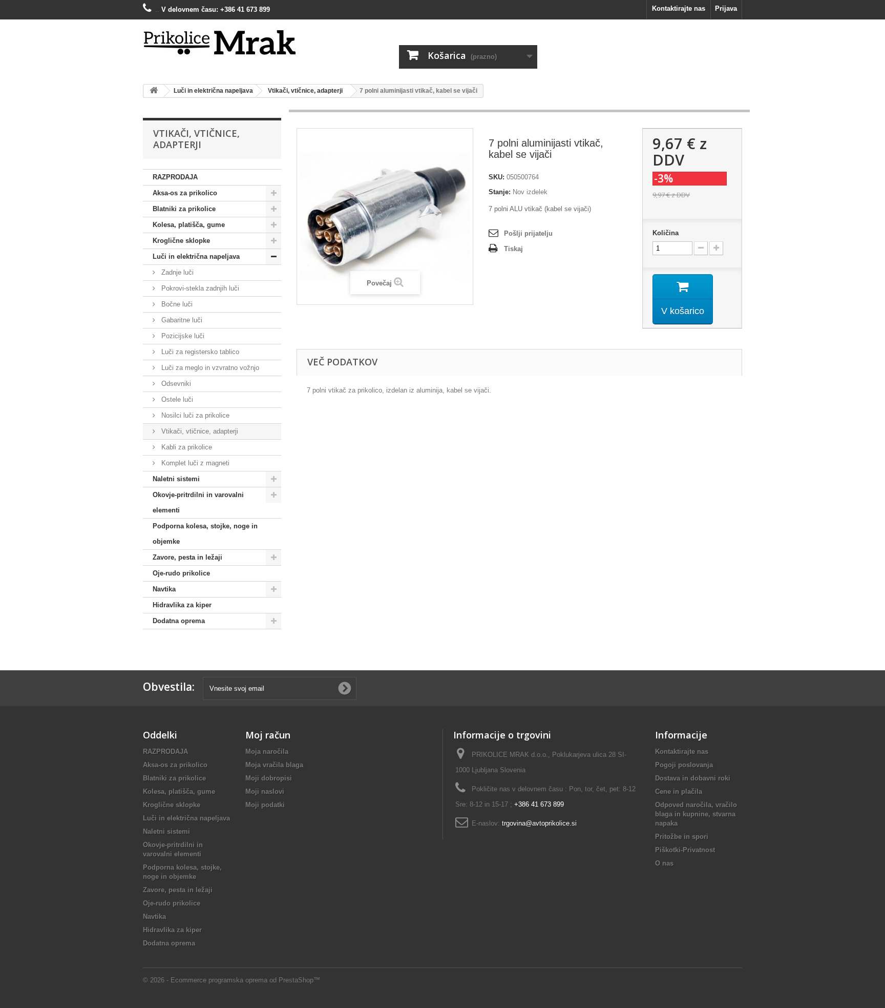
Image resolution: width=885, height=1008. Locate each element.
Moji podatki (265, 805)
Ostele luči (176, 399)
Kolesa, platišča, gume (189, 225)
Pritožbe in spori (681, 836)
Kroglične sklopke (181, 240)
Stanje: (500, 192)
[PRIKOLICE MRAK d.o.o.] (237, 43)
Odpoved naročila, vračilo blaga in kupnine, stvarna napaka (696, 814)
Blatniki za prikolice (184, 209)
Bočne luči (176, 304)
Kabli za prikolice (185, 447)
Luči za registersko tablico (199, 352)
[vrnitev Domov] (153, 91)
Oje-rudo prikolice (181, 573)
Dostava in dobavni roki (692, 778)
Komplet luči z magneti (194, 463)
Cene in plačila (678, 791)
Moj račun (267, 735)
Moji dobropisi (268, 778)
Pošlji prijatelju (528, 233)
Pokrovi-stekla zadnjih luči (199, 288)
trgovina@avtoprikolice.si (539, 823)
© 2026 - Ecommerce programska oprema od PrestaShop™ (231, 980)
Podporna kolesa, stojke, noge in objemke (205, 533)
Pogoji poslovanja (684, 765)
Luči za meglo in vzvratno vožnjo (209, 368)
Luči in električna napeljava (196, 256)
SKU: (496, 177)
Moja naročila (266, 751)
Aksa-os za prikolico (185, 193)
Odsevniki (175, 383)
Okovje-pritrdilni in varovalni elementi (198, 502)
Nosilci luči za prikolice (194, 415)
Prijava (726, 8)
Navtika (164, 589)
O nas (664, 863)
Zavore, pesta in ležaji (187, 557)
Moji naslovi (264, 791)
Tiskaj (513, 249)
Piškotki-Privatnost (685, 850)
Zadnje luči (176, 272)
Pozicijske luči (181, 336)
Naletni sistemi (176, 479)
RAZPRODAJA (175, 177)
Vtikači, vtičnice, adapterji (198, 431)
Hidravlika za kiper (182, 605)
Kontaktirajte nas (678, 8)
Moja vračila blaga (274, 765)
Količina (665, 233)
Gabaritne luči (180, 320)
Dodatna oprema (179, 621)
